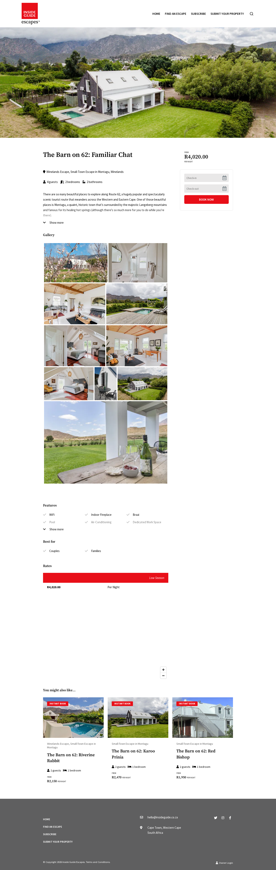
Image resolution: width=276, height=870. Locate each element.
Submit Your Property (227, 14)
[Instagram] (223, 817)
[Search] (251, 14)
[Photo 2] (74, 303)
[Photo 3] (136, 303)
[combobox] (251, 14)
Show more (56, 222)
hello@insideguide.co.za (162, 817)
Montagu (103, 172)
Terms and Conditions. (98, 862)
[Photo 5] (136, 345)
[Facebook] (230, 817)
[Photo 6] (69, 383)
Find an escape (175, 14)
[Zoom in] (163, 670)
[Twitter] (215, 817)
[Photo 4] (74, 345)
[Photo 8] (142, 383)
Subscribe (198, 14)
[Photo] (75, 262)
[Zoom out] (163, 676)
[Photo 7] (106, 383)
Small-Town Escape (83, 172)
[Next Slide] (101, 717)
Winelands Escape (57, 172)
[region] (105, 640)
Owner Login (225, 862)
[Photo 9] (105, 442)
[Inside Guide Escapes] (31, 13)
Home (156, 14)
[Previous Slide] (45, 717)
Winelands (117, 172)
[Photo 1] (138, 262)
